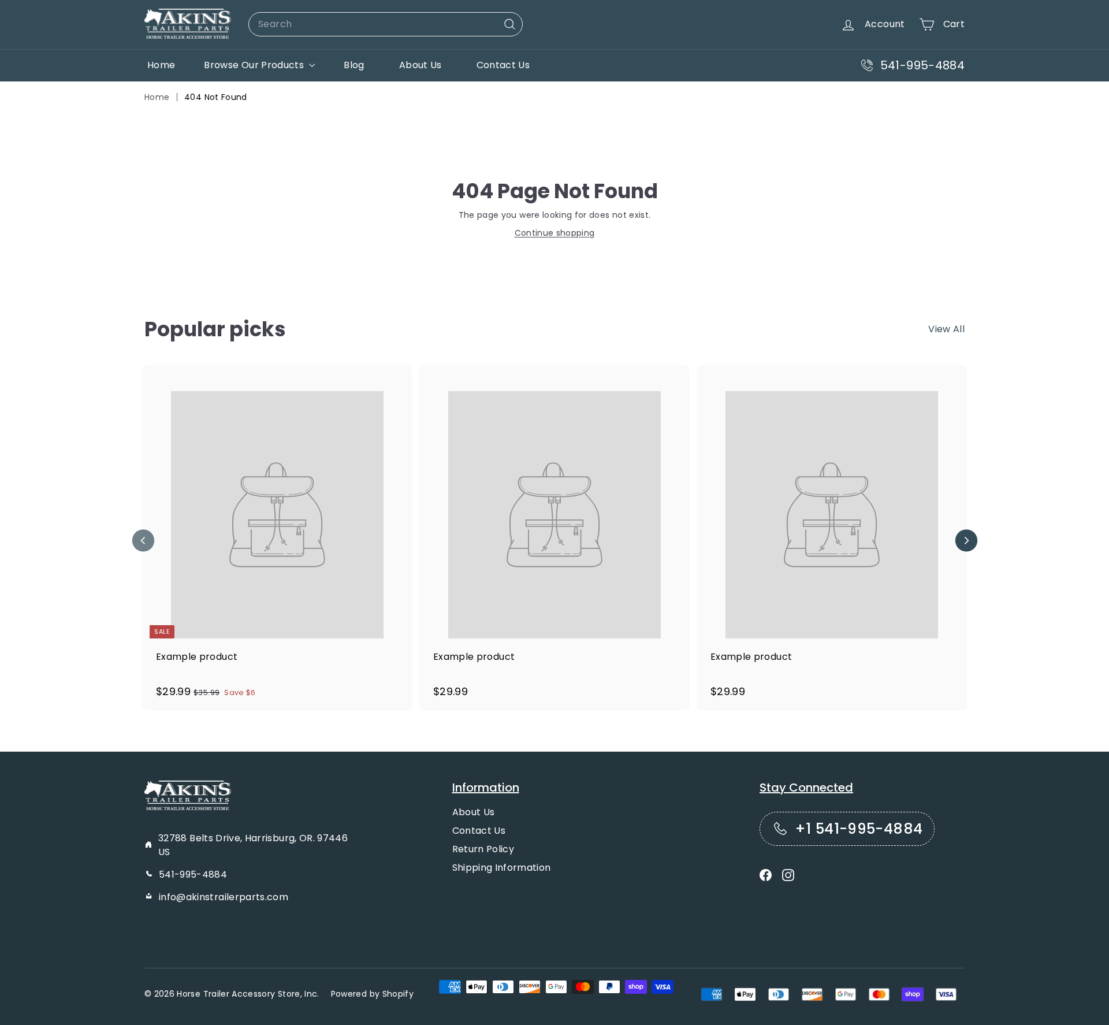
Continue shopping (555, 233)
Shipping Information (501, 867)
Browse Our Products (255, 65)
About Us (420, 65)
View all (946, 329)
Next (966, 541)
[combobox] (385, 24)
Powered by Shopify (372, 994)
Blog (354, 65)
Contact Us (503, 65)
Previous (143, 541)
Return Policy (483, 849)
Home (161, 65)
